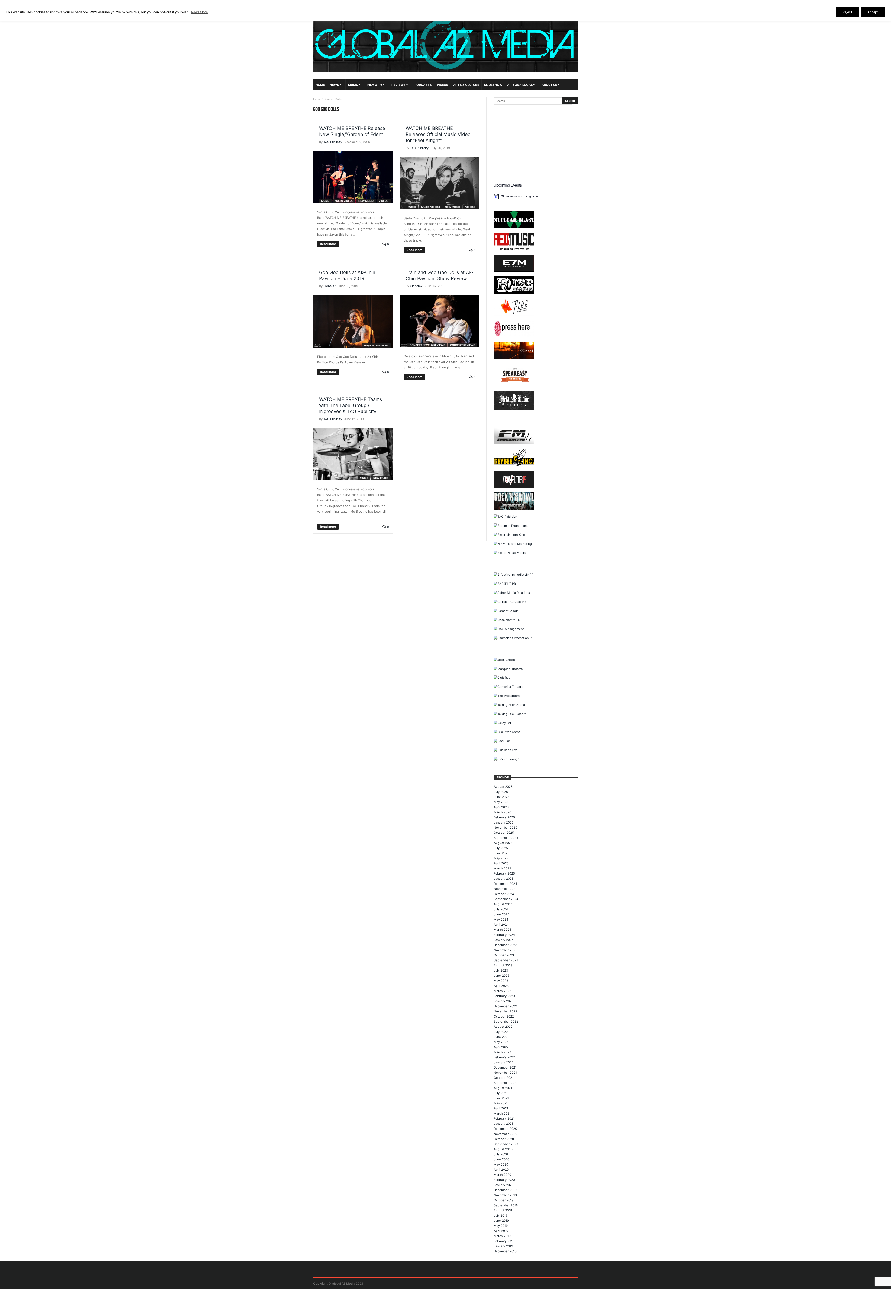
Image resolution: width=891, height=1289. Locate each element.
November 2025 (505, 827)
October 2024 (504, 894)
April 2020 (501, 1169)
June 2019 (501, 1220)
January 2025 (503, 878)
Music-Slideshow (376, 345)
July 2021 (500, 1093)
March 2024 (502, 929)
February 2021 (504, 1118)
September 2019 (506, 1205)
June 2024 (501, 914)
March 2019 (502, 1236)
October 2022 (504, 1016)
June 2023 (501, 975)
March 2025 (502, 868)
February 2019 (504, 1241)
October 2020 (504, 1139)
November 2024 (505, 889)
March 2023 (502, 991)
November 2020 (505, 1134)
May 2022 (501, 1042)
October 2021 (503, 1077)
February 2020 (504, 1180)
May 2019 (501, 1226)
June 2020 (501, 1159)
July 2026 (501, 792)
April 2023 (501, 986)
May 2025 (501, 858)
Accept (872, 12)
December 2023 (505, 945)
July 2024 (501, 909)
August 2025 (503, 843)
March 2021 (502, 1113)
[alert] (536, 196)
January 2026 (503, 822)
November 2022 (505, 1011)
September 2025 (506, 838)
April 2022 (501, 1047)
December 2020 (505, 1129)
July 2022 (501, 1032)
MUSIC (325, 201)
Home (316, 99)
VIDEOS (383, 201)
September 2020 (506, 1144)
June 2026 (501, 797)
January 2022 (503, 1062)
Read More (199, 12)
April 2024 (501, 924)
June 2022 (501, 1037)
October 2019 (503, 1200)
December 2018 (505, 1251)
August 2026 (503, 786)
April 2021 (501, 1108)
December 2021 (505, 1067)
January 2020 (503, 1185)
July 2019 (500, 1215)
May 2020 (501, 1164)
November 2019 (505, 1195)
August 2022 (503, 1026)
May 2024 (501, 919)
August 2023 (503, 965)
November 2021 (505, 1072)
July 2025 (501, 848)
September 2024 (506, 899)
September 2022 (506, 1021)
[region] (445, 10)
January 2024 (503, 940)
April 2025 (501, 863)
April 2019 (501, 1231)
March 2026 (502, 812)
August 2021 (503, 1088)
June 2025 (501, 853)
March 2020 (502, 1174)
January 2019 (503, 1246)
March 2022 (502, 1052)
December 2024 (505, 883)
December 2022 (505, 1006)
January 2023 (503, 1001)
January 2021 (503, 1123)
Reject (847, 12)
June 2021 (501, 1098)
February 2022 (504, 1057)
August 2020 (503, 1149)
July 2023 (501, 970)
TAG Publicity (332, 142)
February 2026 (504, 817)
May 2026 (501, 802)
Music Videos (344, 201)
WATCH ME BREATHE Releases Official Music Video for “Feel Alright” (438, 134)
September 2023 (506, 960)
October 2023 (504, 955)
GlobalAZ (329, 286)
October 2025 (504, 832)
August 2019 (503, 1210)
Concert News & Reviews (427, 345)
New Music (366, 201)
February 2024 (504, 935)
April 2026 (501, 807)
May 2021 (501, 1103)
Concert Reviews (462, 345)
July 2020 (501, 1154)
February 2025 (504, 873)
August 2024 (503, 904)
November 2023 (505, 950)
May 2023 (501, 980)
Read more (328, 244)
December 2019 (505, 1190)
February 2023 (504, 996)
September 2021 (506, 1083)
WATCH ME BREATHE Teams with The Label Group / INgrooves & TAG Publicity (350, 405)
